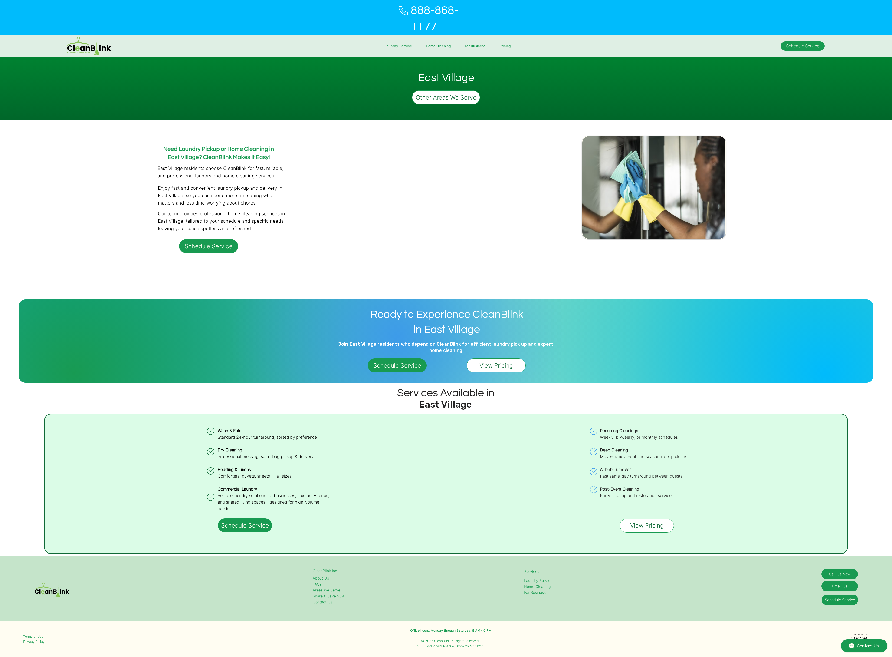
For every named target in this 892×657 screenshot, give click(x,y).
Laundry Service (538, 580)
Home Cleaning (537, 586)
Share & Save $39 (328, 596)
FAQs (317, 584)
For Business (535, 592)
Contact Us (322, 602)
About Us (321, 578)
